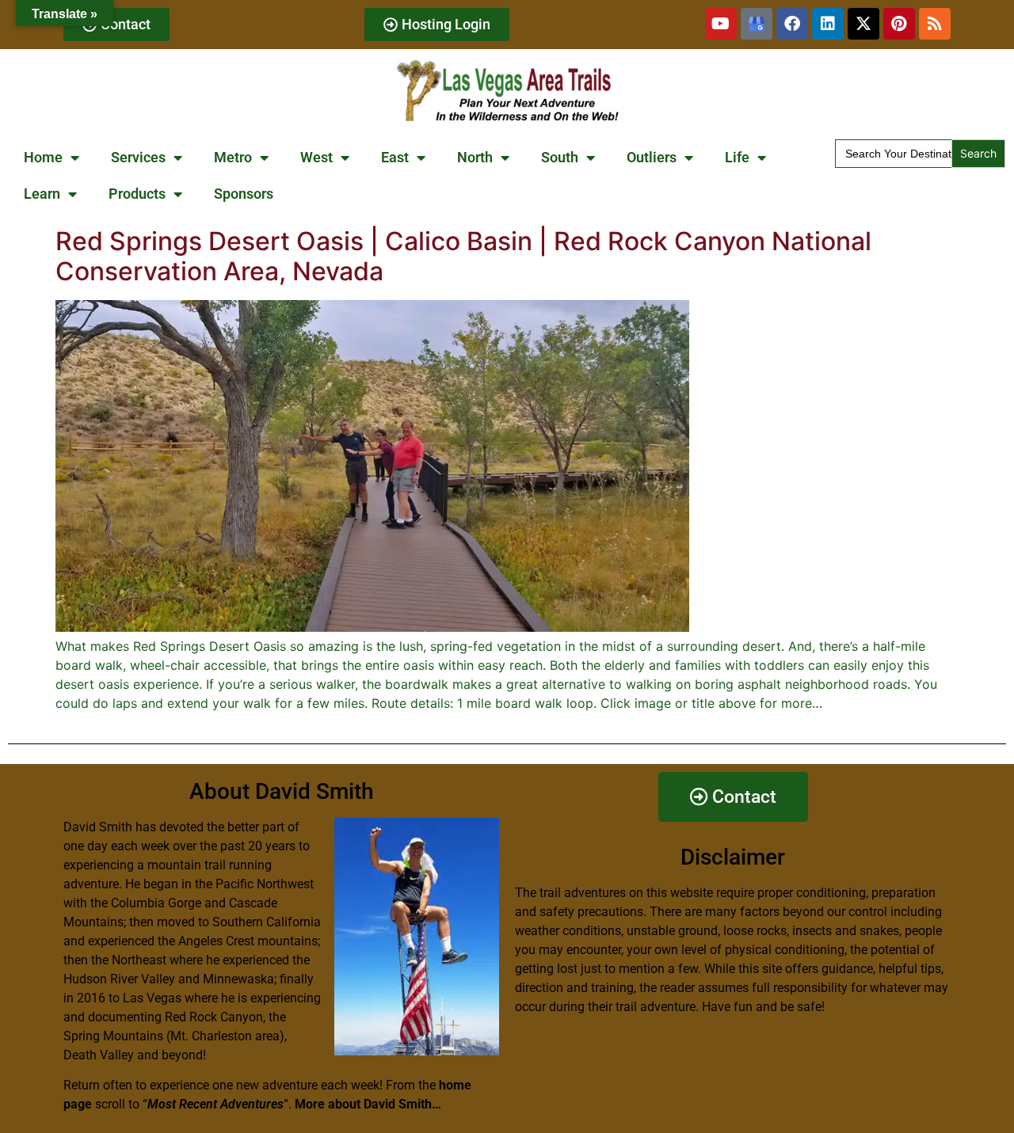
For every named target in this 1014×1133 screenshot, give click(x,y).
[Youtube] (721, 24)
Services (138, 157)
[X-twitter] (863, 24)
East (395, 157)
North (475, 157)
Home (43, 157)
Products (137, 193)
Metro (233, 157)
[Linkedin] (828, 24)
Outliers (652, 157)
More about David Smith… (368, 1104)
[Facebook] (792, 24)
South (559, 157)
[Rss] (935, 24)
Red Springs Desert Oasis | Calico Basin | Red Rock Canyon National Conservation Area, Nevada (463, 256)
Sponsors (243, 193)
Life (737, 157)
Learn (42, 193)
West (316, 157)
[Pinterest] (899, 24)
